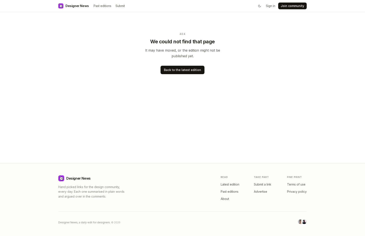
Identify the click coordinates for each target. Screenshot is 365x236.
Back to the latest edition (182, 70)
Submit (120, 6)
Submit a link (262, 184)
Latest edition (230, 184)
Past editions (102, 6)
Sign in (270, 6)
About (225, 199)
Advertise (260, 191)
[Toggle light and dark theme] (259, 6)
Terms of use (296, 184)
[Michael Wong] (300, 221)
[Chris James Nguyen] (304, 221)
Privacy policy (297, 191)
